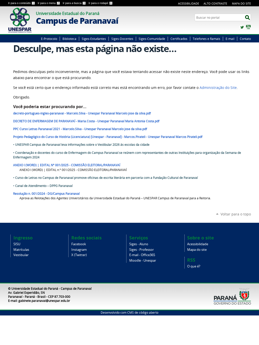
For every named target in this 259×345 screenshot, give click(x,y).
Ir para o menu (48, 3)
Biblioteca (69, 39)
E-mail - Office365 (142, 255)
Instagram (79, 250)
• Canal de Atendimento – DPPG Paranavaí (43, 186)
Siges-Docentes (122, 39)
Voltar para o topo (236, 214)
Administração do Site (218, 87)
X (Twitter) (79, 255)
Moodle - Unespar (142, 260)
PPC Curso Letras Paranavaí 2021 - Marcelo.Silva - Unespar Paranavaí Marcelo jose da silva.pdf (80, 129)
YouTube (248, 27)
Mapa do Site (241, 3)
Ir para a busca (74, 3)
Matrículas (21, 250)
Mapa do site (197, 250)
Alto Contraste (215, 3)
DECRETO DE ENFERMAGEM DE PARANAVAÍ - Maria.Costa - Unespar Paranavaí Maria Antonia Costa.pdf (86, 121)
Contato (245, 39)
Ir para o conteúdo (21, 3)
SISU (16, 244)
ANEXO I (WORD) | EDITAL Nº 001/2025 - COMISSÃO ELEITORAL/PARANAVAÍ (66, 165)
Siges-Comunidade (152, 39)
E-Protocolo (49, 39)
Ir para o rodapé (100, 3)
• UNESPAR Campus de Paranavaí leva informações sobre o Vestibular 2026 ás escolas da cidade (81, 144)
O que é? (193, 266)
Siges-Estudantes (94, 39)
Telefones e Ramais (206, 39)
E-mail (230, 39)
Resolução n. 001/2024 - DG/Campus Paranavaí (46, 193)
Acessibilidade (188, 3)
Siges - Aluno (138, 244)
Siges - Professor (141, 250)
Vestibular (21, 255)
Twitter (242, 27)
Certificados (178, 39)
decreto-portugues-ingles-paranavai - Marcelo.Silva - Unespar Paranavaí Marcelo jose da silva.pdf (82, 113)
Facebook (78, 244)
